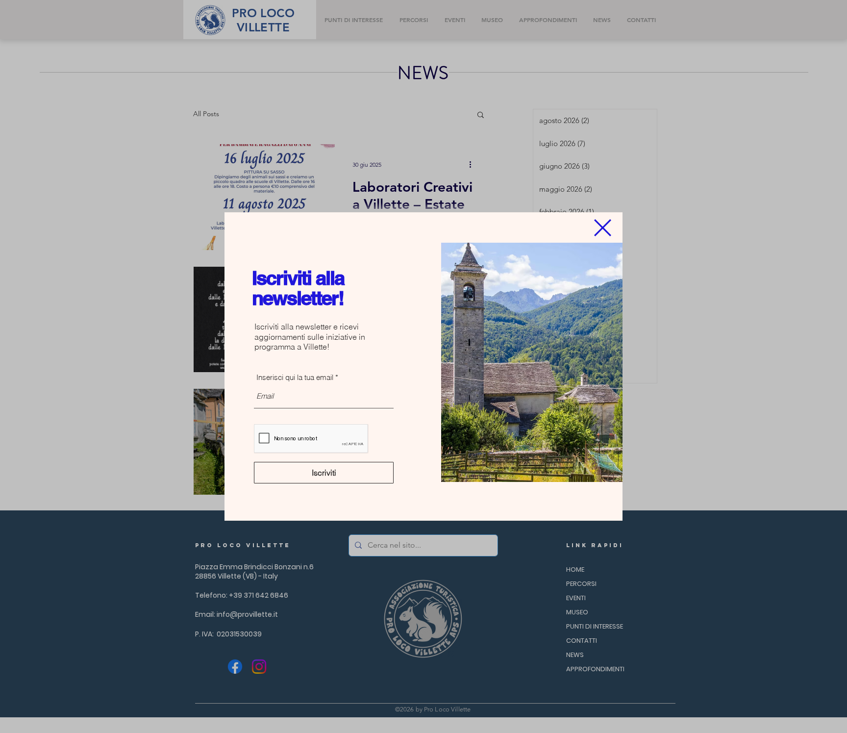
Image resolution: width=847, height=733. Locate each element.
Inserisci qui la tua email (294, 377)
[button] (602, 228)
